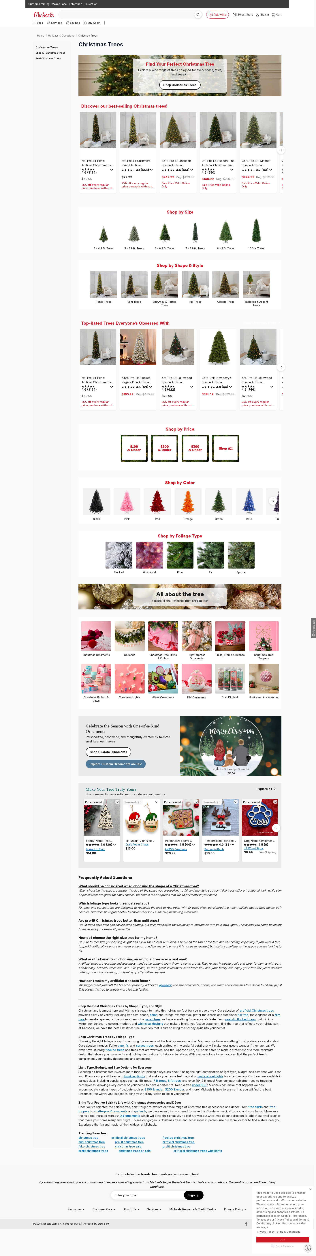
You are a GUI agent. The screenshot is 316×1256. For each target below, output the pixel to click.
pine (121, 1045)
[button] (283, 1246)
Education (90, 3)
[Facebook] (246, 1224)
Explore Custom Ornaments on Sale (115, 764)
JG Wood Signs (254, 848)
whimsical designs (150, 1023)
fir (126, 1045)
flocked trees (115, 1050)
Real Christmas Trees (48, 58)
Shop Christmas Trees (179, 85)
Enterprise (75, 3)
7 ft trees (159, 1080)
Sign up (193, 1195)
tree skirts (255, 1107)
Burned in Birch (95, 849)
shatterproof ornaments (110, 1111)
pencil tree (152, 1019)
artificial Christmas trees (257, 1010)
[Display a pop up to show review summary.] (112, 170)
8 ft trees (174, 1080)
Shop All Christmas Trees (50, 53)
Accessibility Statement (96, 1223)
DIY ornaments (130, 1116)
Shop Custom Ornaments (108, 752)
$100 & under (154, 1089)
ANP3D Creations (176, 849)
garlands (140, 1111)
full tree (243, 1015)
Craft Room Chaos (137, 844)
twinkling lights (134, 1076)
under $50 (199, 1085)
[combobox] (128, 14)
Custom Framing (39, 3)
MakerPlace (59, 3)
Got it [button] (282, 1239)
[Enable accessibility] (308, 1248)
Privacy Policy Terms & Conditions (278, 1231)
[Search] (198, 14)
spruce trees (145, 1045)
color (153, 1015)
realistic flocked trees (240, 1019)
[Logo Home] (44, 14)
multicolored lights (210, 1076)
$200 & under (174, 1089)
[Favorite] (117, 802)
